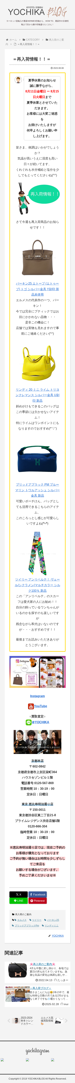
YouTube (40, 706)
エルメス (22, 920)
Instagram (37, 696)
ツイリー (36, 920)
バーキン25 (53, 920)
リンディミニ (51, 925)
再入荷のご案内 (23, 914)
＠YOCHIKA (40, 722)
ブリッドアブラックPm (27, 925)
